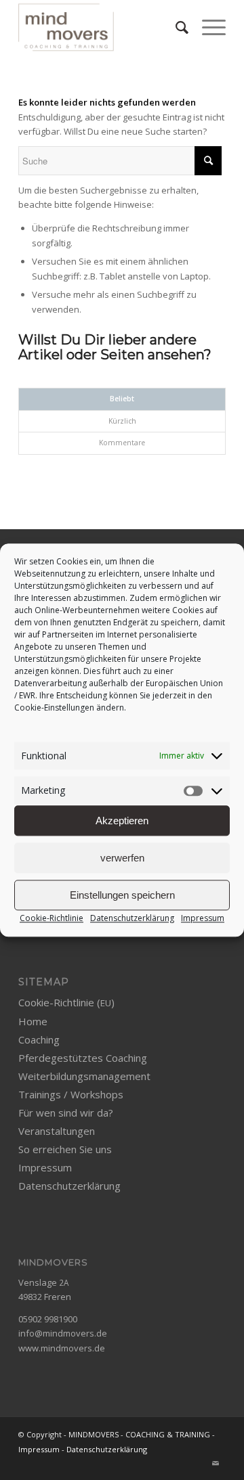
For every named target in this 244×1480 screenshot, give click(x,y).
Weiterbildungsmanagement (84, 1076)
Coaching (39, 1039)
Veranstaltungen (56, 1131)
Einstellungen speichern (122, 895)
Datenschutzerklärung (132, 918)
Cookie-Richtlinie (51, 918)
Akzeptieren (122, 820)
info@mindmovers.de (62, 1333)
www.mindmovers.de (61, 1348)
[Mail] (215, 1463)
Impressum (202, 918)
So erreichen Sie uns (65, 1149)
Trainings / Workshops (70, 1094)
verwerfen (122, 858)
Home (32, 1021)
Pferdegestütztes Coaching (82, 1057)
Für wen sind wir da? (65, 1112)
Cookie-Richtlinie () (66, 1002)
